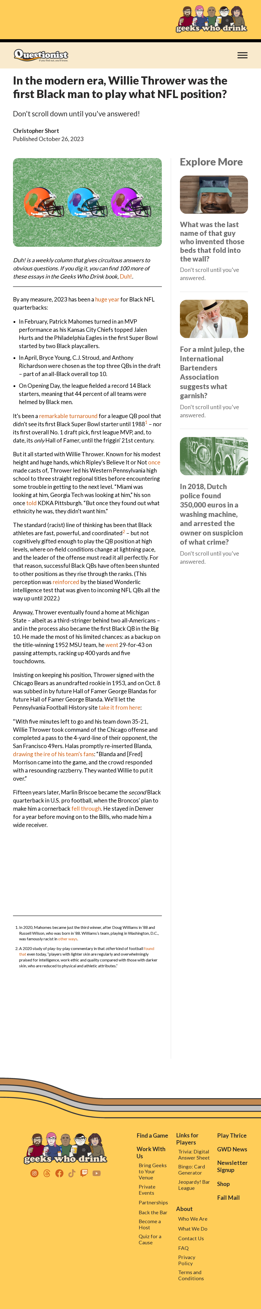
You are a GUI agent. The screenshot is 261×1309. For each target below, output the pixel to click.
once (154, 462)
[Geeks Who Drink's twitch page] (84, 1173)
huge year (107, 299)
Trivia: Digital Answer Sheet (194, 1154)
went (112, 644)
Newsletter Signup (232, 1166)
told (31, 503)
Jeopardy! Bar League (194, 1185)
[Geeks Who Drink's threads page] (47, 1173)
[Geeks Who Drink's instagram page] (34, 1173)
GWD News (232, 1149)
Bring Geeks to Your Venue (153, 1171)
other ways (67, 938)
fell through (86, 808)
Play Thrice (232, 1135)
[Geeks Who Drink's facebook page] (59, 1173)
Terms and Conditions (191, 1275)
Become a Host (150, 1224)
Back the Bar (153, 1212)
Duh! (126, 276)
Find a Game (152, 1135)
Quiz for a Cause (150, 1239)
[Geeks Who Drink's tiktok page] (72, 1173)
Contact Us (191, 1238)
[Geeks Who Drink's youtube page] (97, 1173)
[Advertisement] (87, 870)
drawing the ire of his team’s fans (53, 754)
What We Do (192, 1228)
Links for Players (187, 1139)
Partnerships (153, 1202)
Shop (223, 1183)
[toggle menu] (242, 55)
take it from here (119, 707)
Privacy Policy (186, 1260)
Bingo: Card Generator (191, 1169)
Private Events (147, 1189)
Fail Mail (228, 1197)
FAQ (183, 1248)
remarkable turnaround (68, 415)
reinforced (66, 581)
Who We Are (192, 1219)
